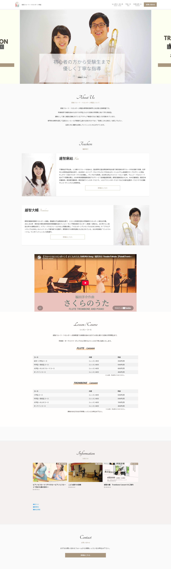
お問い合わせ (150, 4)
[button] (82, 82)
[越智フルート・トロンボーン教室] (17, 5)
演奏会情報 (36, 509)
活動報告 (36, 507)
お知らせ (36, 504)
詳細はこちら (82, 77)
